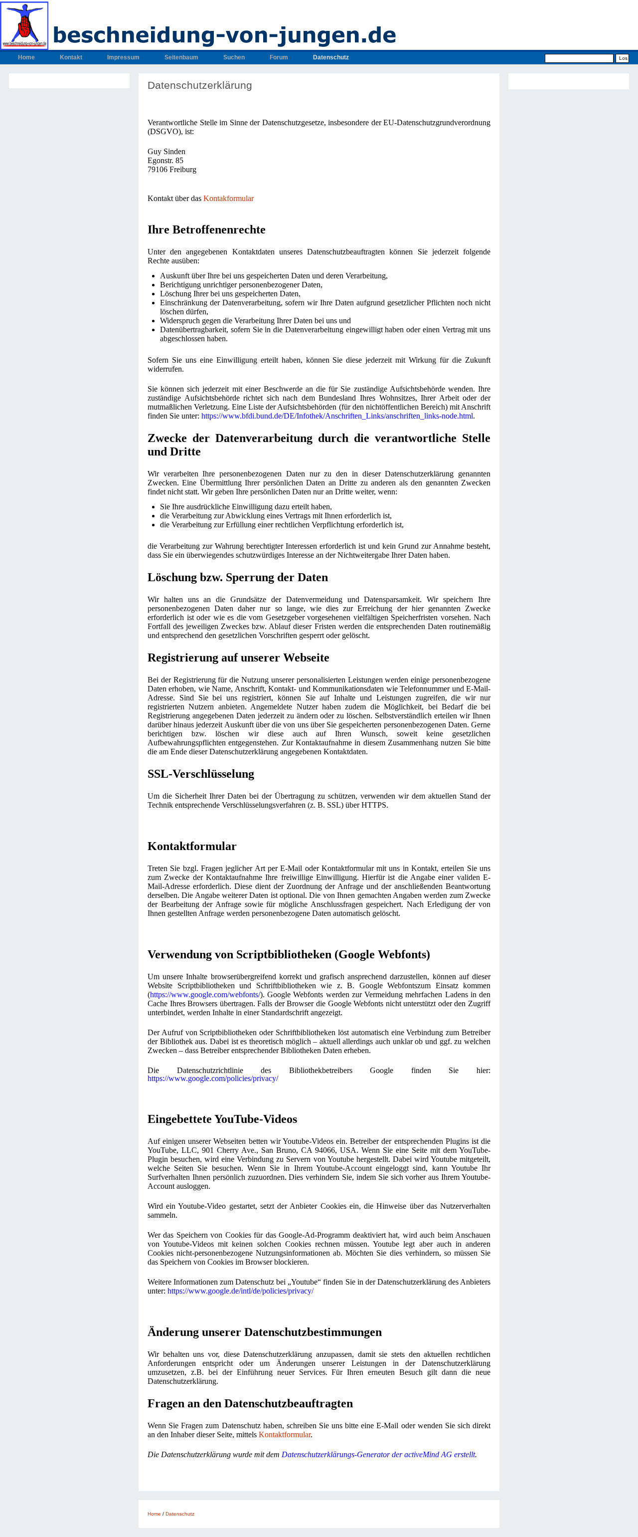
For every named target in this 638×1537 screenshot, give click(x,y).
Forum (279, 57)
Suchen (234, 57)
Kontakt (71, 57)
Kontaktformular (285, 1434)
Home (26, 57)
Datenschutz (331, 57)
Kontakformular (228, 198)
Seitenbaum (181, 57)
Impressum (123, 57)
